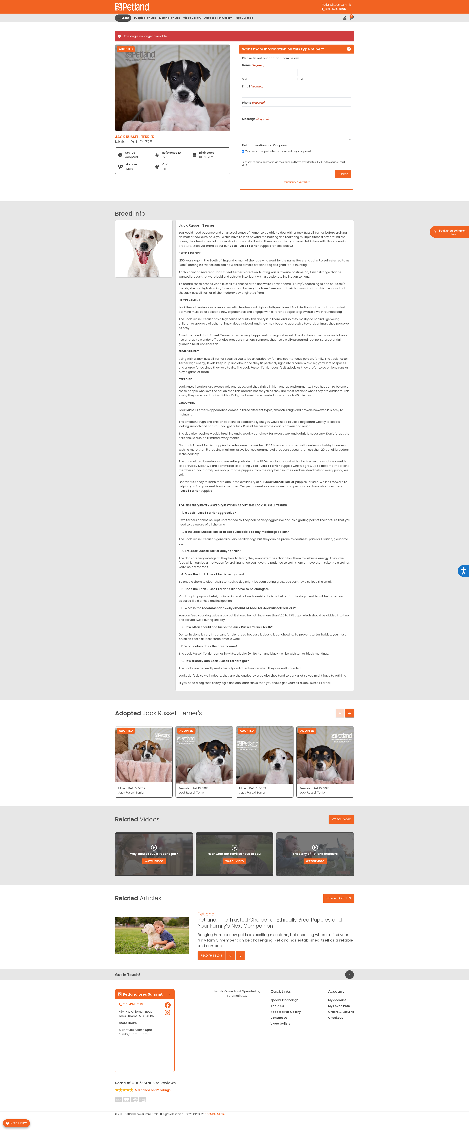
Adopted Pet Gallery (218, 18)
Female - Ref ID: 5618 (315, 788)
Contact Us (278, 1018)
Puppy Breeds (244, 18)
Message (255, 119)
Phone (253, 102)
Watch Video (154, 861)
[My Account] (344, 18)
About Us (277, 1006)
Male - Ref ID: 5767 (131, 788)
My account (337, 1000)
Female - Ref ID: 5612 (193, 788)
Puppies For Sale (145, 18)
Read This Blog (211, 955)
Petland (206, 914)
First (245, 79)
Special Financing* (284, 1000)
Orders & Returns (341, 1012)
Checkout (335, 1018)
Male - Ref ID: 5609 (252, 788)
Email (252, 86)
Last (300, 79)
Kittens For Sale (169, 18)
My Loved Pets (339, 1006)
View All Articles (338, 898)
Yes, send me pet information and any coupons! (278, 151)
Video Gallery (192, 18)
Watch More (341, 819)
